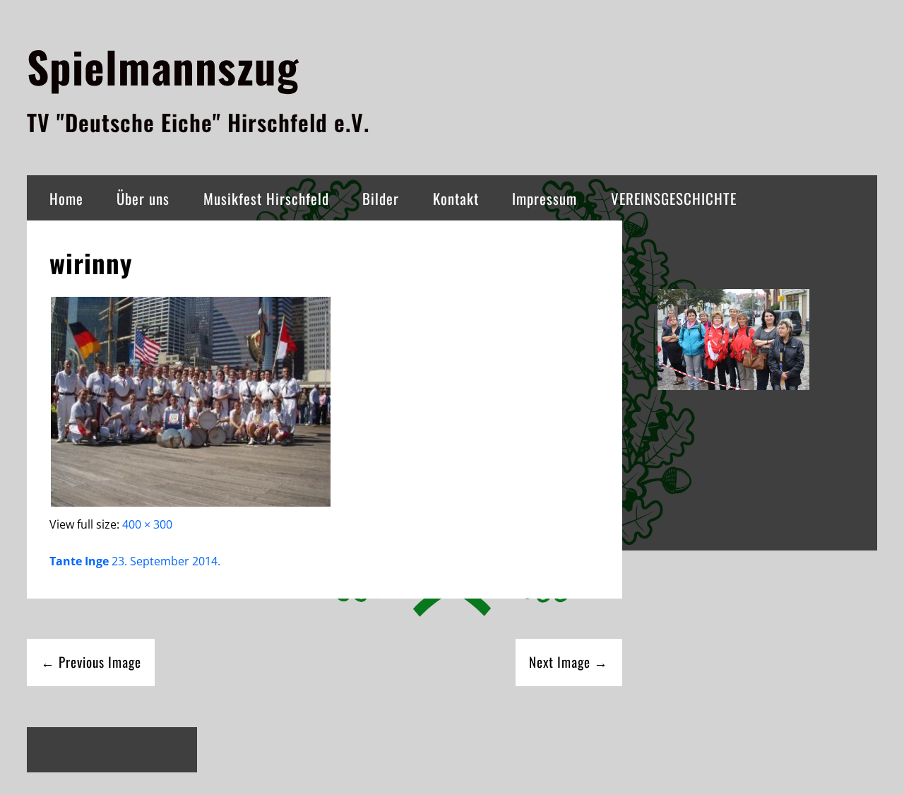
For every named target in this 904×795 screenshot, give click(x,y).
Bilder (380, 198)
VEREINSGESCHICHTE (674, 198)
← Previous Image (91, 662)
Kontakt (456, 198)
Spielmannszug (163, 66)
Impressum (544, 198)
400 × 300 (147, 524)
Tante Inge (79, 561)
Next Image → (568, 662)
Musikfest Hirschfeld (266, 198)
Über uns (143, 198)
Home (66, 198)
